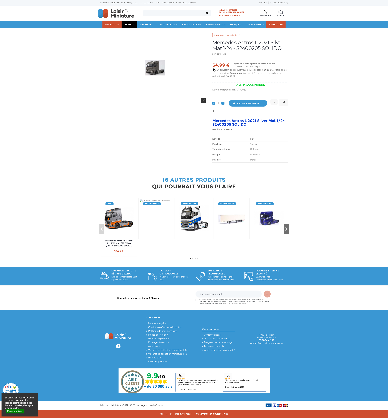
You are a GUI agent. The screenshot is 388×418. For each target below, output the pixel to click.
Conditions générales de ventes (164, 327)
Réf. (214, 54)
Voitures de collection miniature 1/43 (167, 354)
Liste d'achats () (280, 3)
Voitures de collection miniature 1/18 (167, 350)
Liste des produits (157, 361)
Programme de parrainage (218, 342)
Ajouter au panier (248, 103)
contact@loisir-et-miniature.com (266, 343)
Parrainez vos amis (214, 346)
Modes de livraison (158, 334)
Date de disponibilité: (223, 89)
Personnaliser (14, 411)
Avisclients (154, 346)
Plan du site (154, 357)
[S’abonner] (267, 294)
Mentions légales (157, 323)
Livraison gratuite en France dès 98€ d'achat (231, 11)
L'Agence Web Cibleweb (152, 405)
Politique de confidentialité (234, 304)
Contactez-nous (107, 3)
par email (192, 3)
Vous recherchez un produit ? (219, 350)
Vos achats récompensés (217, 338)
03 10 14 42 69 (124, 3)
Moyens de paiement (159, 338)
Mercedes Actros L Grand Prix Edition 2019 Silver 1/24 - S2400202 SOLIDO (118, 243)
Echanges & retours (158, 342)
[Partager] (213, 111)
